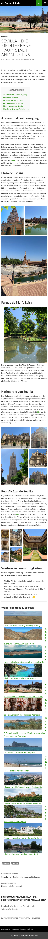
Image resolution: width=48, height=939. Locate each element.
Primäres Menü (45, 3)
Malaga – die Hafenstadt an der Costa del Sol (23, 787)
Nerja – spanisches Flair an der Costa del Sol (23, 838)
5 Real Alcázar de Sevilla (13, 106)
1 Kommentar (28, 59)
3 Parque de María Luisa (13, 100)
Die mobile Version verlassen (24, 935)
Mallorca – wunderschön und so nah (20, 678)
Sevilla (6, 863)
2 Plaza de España (10, 97)
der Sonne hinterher (11, 3)
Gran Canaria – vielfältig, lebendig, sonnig (22, 625)
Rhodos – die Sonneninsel (11, 884)
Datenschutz (5, 929)
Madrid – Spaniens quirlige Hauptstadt (21, 854)
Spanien (4, 36)
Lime (13, 160)
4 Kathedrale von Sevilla (13, 103)
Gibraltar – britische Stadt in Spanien (20, 752)
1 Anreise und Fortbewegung (15, 94)
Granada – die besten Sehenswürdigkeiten (22, 803)
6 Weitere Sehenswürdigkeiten (16, 109)
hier (38, 412)
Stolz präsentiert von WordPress (22, 929)
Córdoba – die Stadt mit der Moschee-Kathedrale (20, 875)
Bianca (19, 59)
